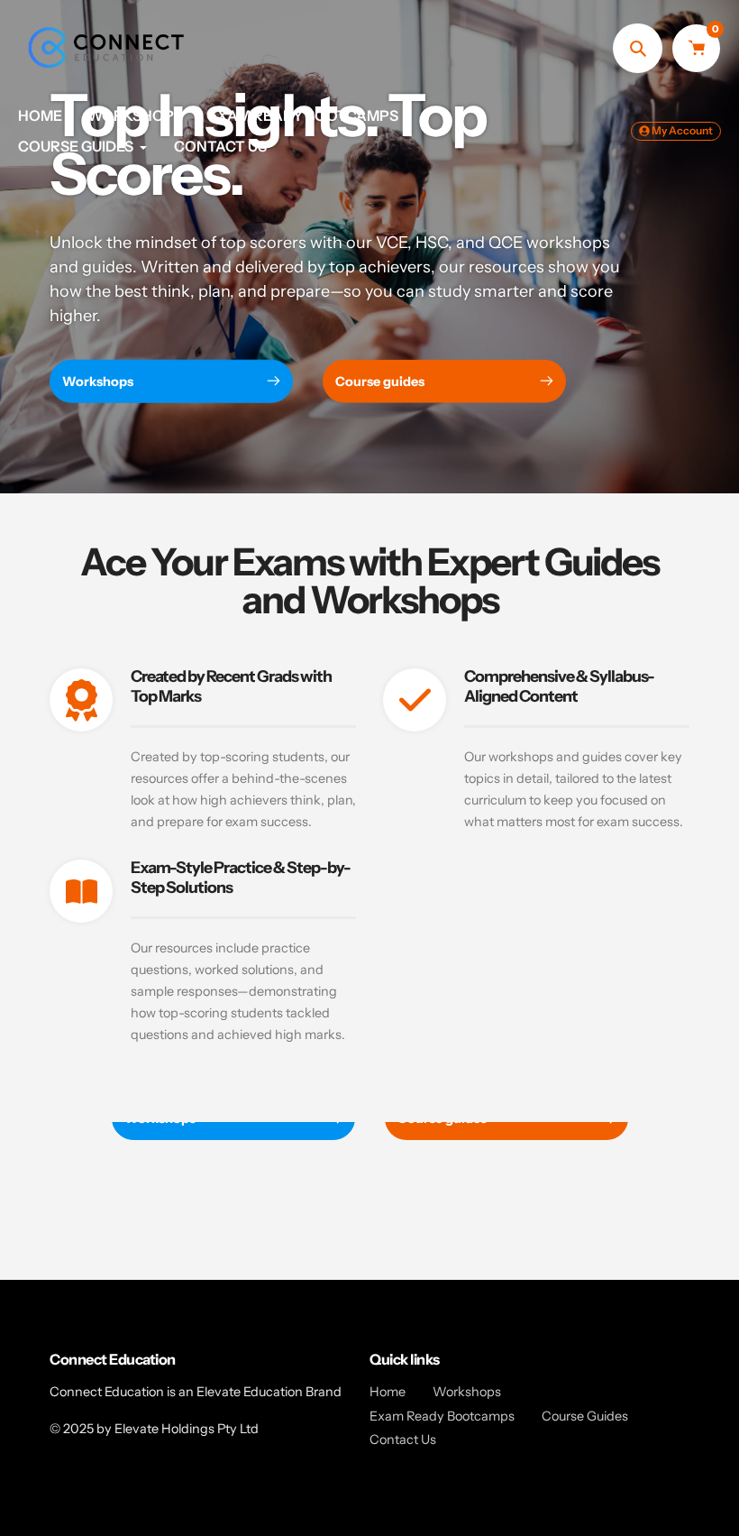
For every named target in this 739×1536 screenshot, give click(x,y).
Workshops (467, 1392)
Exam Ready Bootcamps (442, 1416)
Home (388, 1392)
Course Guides (585, 1416)
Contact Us (403, 1439)
